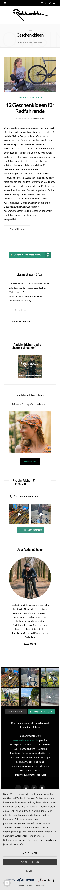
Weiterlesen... (17, 229)
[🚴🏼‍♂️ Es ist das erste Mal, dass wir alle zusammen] (30, 697)
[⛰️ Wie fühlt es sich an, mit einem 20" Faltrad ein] (50, 677)
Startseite (22, 42)
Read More (30, 644)
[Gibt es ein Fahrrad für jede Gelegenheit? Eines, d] (10, 697)
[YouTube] (42, 788)
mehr (30, 870)
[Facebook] (18, 788)
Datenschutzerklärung (20, 300)
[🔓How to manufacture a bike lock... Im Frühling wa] (19, 514)
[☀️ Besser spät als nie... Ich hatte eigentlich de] (41, 514)
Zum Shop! (30, 461)
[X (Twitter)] (26, 788)
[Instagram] (34, 788)
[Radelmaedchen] (30, 15)
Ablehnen (30, 853)
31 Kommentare (36, 118)
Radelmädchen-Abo (23, 321)
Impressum (21, 885)
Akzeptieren (30, 861)
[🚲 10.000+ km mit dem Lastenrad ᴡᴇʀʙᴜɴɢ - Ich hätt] (50, 697)
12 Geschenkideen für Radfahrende (30, 108)
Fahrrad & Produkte (31, 97)
